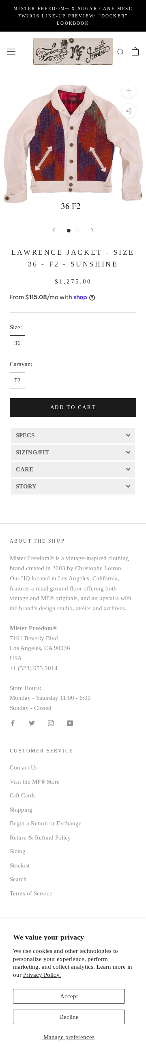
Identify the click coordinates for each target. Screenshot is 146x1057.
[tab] (73, 434)
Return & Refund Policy (40, 837)
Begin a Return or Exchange (46, 823)
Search (18, 879)
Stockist (20, 865)
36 (17, 343)
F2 (17, 380)
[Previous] (53, 230)
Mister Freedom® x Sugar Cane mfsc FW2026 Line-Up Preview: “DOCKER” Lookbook (73, 16)
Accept (69, 996)
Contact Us (24, 767)
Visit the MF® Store (35, 781)
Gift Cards (23, 795)
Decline (69, 1017)
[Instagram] (51, 723)
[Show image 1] (69, 230)
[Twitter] (32, 723)
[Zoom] (129, 90)
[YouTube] (70, 723)
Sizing (18, 851)
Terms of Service (31, 893)
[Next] (92, 230)
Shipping (21, 809)
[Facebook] (13, 723)
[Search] (121, 51)
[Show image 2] (77, 230)
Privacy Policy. (42, 975)
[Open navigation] (11, 51)
